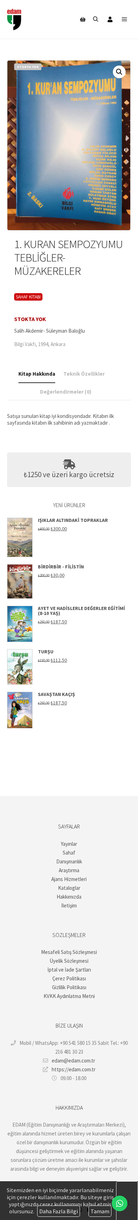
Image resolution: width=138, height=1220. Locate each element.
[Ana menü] (124, 19)
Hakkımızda (69, 896)
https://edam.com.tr (74, 1069)
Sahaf (69, 852)
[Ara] (95, 19)
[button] (119, 72)
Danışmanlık (69, 861)
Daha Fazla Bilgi (58, 1211)
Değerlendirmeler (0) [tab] (65, 391)
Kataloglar (69, 888)
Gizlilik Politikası (69, 987)
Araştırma (69, 870)
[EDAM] (14, 19)
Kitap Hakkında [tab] (36, 373)
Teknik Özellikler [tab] (84, 373)
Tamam (100, 1211)
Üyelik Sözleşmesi (69, 960)
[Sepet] (82, 19)
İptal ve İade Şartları (69, 969)
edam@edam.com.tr (73, 1060)
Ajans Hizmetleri (69, 879)
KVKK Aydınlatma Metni (69, 996)
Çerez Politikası (69, 978)
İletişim (69, 905)
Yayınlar (69, 843)
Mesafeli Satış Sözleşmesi (69, 952)
